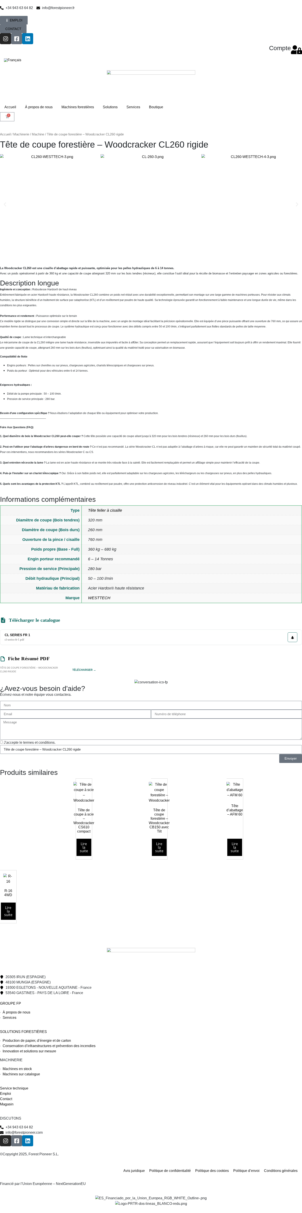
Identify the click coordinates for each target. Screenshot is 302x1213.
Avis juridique (134, 1171)
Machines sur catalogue (21, 1074)
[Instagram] (5, 38)
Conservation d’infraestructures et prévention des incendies (49, 1046)
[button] (5, 204)
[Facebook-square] (16, 38)
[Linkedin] (27, 38)
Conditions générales (281, 1171)
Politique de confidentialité (170, 1171)
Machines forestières (77, 107)
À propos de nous (39, 107)
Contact (6, 1099)
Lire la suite (84, 847)
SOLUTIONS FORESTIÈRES (23, 1032)
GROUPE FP (10, 1003)
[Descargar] (292, 637)
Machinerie (21, 134)
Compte (280, 48)
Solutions (110, 107)
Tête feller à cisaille (105, 510)
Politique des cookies (212, 1171)
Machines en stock (17, 1069)
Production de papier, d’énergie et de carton (37, 1040)
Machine (38, 134)
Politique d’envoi (246, 1171)
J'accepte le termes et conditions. (29, 742)
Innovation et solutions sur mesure (29, 1051)
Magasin (6, 1104)
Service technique (14, 1088)
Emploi (5, 1093)
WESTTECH (99, 598)
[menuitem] (12, 60)
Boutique (156, 107)
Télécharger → (84, 669)
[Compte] (296, 49)
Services (133, 107)
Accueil (10, 107)
